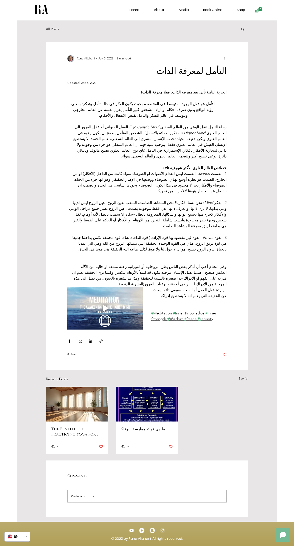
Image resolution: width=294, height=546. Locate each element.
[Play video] (105, 308)
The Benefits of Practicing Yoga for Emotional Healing (73, 432)
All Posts (52, 29)
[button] (258, 9)
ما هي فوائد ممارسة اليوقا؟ (143, 429)
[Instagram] (162, 530)
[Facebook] (141, 530)
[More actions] (224, 58)
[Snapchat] (152, 530)
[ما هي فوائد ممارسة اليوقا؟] (147, 404)
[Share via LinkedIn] (90, 341)
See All (243, 378)
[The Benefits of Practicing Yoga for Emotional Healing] (77, 404)
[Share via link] (101, 341)
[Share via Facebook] (69, 341)
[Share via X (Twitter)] (80, 341)
